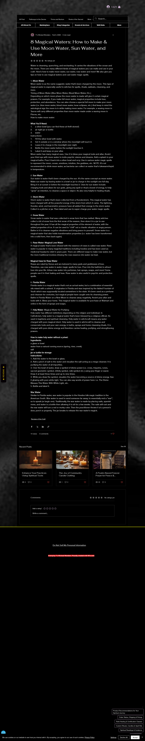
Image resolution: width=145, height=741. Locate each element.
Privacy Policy (89, 737)
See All (123, 446)
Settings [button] (113, 737)
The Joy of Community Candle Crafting (70, 474)
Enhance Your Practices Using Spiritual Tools (34, 474)
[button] (119, 6)
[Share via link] (48, 427)
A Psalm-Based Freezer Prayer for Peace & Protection (108, 474)
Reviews (4, 373)
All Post (22, 19)
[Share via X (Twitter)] (37, 427)
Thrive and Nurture (57, 19)
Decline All (124, 737)
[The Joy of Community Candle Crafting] (72, 460)
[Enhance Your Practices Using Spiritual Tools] (35, 460)
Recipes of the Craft (38, 419)
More (89, 19)
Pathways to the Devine (37, 19)
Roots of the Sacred (76, 19)
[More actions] (113, 34)
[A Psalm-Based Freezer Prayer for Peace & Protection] (109, 460)
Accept (135, 737)
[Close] (142, 737)
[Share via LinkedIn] (43, 427)
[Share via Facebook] (32, 427)
